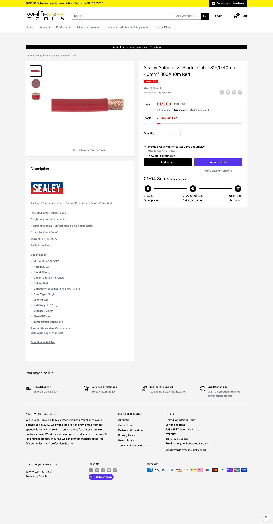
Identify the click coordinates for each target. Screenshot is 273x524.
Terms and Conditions (131, 445)
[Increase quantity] (177, 133)
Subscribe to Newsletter (230, 3)
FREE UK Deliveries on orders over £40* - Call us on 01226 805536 (64, 3)
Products (61, 27)
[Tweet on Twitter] (234, 92)
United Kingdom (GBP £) (40, 464)
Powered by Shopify (36, 476)
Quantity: (149, 133)
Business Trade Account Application (127, 27)
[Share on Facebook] (222, 92)
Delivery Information (88, 27)
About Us (124, 420)
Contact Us (125, 425)
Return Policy (126, 440)
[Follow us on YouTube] (109, 470)
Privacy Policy (126, 435)
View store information (161, 155)
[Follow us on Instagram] (103, 470)
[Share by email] (240, 92)
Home (29, 27)
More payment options (218, 170)
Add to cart (167, 161)
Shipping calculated (184, 109)
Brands (43, 27)
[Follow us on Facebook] (91, 470)
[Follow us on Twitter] (97, 470)
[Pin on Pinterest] (228, 92)
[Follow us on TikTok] (115, 470)
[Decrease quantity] (160, 133)
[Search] (205, 16)
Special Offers (163, 27)
